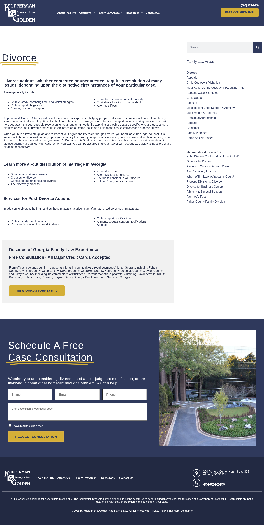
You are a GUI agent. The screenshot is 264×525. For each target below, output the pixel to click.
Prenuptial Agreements (201, 117)
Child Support (195, 97)
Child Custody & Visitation (203, 82)
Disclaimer (187, 510)
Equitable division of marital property (120, 99)
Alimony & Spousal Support (204, 191)
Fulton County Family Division (206, 201)
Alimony (192, 102)
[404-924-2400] (196, 483)
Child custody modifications (28, 221)
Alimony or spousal (23, 108)
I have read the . (27, 425)
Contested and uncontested (28, 180)
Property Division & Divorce (204, 181)
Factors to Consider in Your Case (208, 166)
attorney (19, 143)
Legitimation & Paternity (202, 112)
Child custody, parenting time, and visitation (38, 102)
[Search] (257, 47)
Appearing (103, 171)
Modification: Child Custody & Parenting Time (215, 87)
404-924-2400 (214, 484)
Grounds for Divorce (199, 161)
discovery (23, 184)
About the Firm (66, 12)
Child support (19, 105)
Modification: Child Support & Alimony (211, 107)
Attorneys (85, 12)
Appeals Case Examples (202, 92)
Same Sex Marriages (200, 137)
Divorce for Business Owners (205, 186)
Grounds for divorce (23, 177)
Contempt (193, 127)
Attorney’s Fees (197, 196)
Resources (132, 12)
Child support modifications (114, 218)
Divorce (192, 72)
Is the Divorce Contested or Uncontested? (213, 156)
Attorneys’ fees (106, 174)
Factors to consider (109, 177)
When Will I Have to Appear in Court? (210, 176)
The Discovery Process (201, 171)
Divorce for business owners (29, 174)
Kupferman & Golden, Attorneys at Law (28, 118)
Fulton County (106, 181)
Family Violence (197, 132)
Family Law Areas (109, 12)
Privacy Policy (158, 510)
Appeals (102, 224)
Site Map (174, 510)
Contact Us (153, 12)
